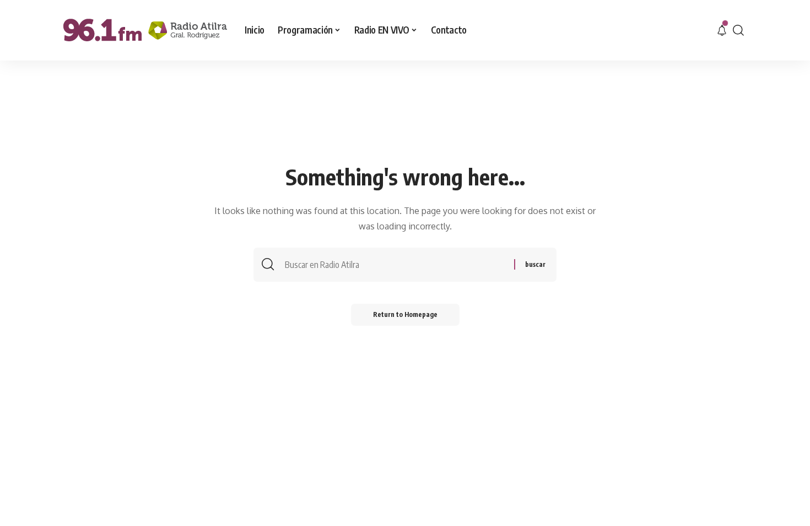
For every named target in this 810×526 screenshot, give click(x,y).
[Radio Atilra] (145, 30)
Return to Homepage (405, 314)
